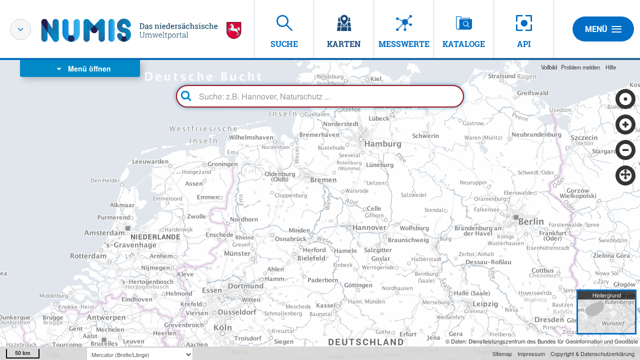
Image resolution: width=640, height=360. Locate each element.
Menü (596, 29)
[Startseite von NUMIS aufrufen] (141, 30)
